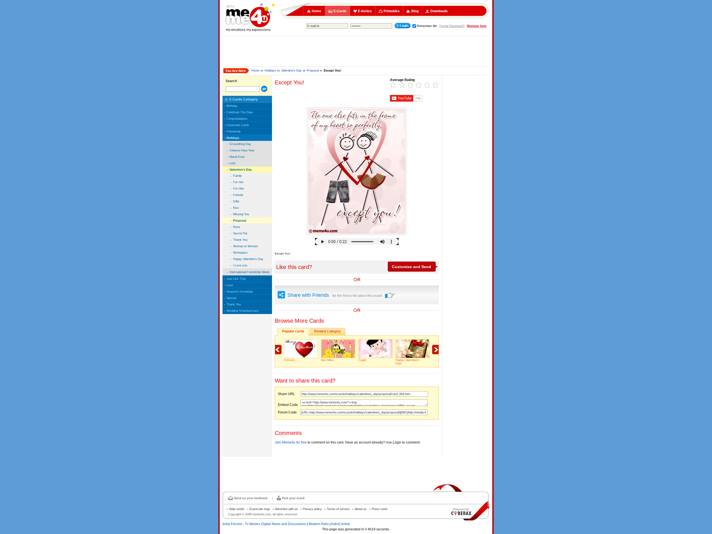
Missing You (241, 214)
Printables (392, 11)
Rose (236, 227)
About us (361, 509)
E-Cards (340, 11)
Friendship (233, 131)
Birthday (232, 105)
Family (237, 175)
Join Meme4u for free (291, 442)
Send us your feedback (251, 498)
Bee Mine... (328, 360)
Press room (379, 509)
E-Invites (365, 11)
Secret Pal (240, 233)
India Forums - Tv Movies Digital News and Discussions (264, 524)
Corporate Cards (237, 125)
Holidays (270, 70)
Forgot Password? (451, 26)
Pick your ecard (293, 498)
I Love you (240, 265)
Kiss (236, 207)
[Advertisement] (356, 51)
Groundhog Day (240, 144)
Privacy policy (312, 509)
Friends (238, 195)
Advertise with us (286, 509)
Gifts (236, 201)
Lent (232, 163)
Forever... (290, 360)
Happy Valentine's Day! (407, 361)
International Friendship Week (249, 272)
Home (316, 11)
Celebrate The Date (239, 112)
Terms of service (338, 509)
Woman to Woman (245, 246)
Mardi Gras (237, 156)
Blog (415, 11)
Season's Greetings (239, 291)
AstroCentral (340, 524)
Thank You (240, 239)
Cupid (362, 360)
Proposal (313, 70)
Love (229, 285)
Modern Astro (319, 524)
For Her (238, 182)
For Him (238, 188)
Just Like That (236, 278)
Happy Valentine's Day (248, 259)
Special (231, 298)
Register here (476, 26)
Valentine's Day (291, 70)
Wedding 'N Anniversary (242, 310)
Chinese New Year (241, 150)
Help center (236, 509)
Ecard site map (259, 509)
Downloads (439, 11)
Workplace (240, 252)
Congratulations (237, 118)
